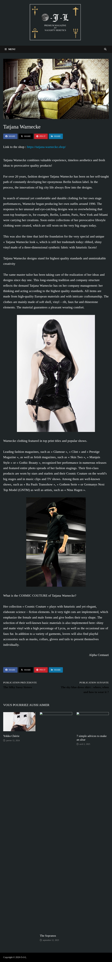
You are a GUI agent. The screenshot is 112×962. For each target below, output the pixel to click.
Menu (12, 49)
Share (12, 136)
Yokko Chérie (11, 736)
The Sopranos (48, 935)
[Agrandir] (91, 318)
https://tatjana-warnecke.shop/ (46, 147)
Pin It (43, 136)
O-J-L (23, 957)
